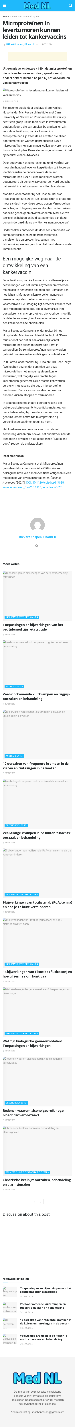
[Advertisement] (37, 56)
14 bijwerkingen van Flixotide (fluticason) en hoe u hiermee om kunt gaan (37, 973)
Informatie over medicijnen (25, 16)
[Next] (41, 1201)
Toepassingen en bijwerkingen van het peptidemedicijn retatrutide (33, 627)
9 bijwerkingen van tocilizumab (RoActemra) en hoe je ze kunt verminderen (37, 904)
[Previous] (34, 1201)
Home (6, 16)
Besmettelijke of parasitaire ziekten (27, 1172)
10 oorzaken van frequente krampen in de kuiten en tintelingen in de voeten (36, 765)
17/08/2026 (9, 1190)
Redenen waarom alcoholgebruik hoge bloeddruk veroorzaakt (33, 1112)
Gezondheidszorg (16, 825)
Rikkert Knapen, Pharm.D (20, 44)
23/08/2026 (9, 912)
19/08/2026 (9, 981)
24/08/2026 (9, 843)
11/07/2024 (46, 44)
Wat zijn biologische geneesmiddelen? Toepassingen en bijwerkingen (32, 1043)
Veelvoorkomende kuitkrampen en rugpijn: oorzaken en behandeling (36, 696)
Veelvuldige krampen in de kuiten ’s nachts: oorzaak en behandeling (37, 835)
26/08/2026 (9, 635)
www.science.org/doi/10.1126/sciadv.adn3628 (32, 487)
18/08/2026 (9, 1051)
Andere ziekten (14, 686)
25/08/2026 (9, 704)
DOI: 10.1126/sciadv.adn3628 (45, 482)
